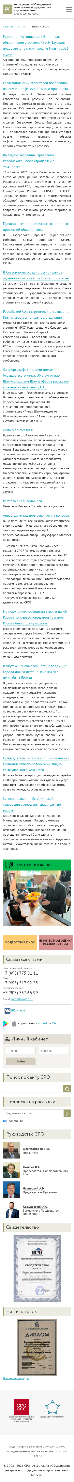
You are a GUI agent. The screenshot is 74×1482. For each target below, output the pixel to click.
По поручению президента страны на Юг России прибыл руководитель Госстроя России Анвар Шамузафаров (35, 617)
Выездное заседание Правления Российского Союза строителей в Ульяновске (28, 161)
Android (43, 1023)
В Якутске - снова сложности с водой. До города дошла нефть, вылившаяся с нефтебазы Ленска (35, 672)
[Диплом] (37, 1347)
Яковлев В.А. (31, 1167)
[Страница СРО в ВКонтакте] (7, 1011)
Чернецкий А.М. (34, 1188)
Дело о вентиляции (18, 430)
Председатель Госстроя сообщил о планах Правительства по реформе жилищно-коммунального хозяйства (36, 764)
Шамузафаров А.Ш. (36, 1149)
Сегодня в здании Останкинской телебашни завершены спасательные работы (32, 804)
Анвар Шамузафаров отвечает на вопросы (36, 515)
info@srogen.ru (22, 999)
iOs (54, 1023)
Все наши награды (16, 1378)
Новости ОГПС (16, 1121)
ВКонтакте (18, 1010)
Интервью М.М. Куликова (22, 501)
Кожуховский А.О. (35, 1206)
